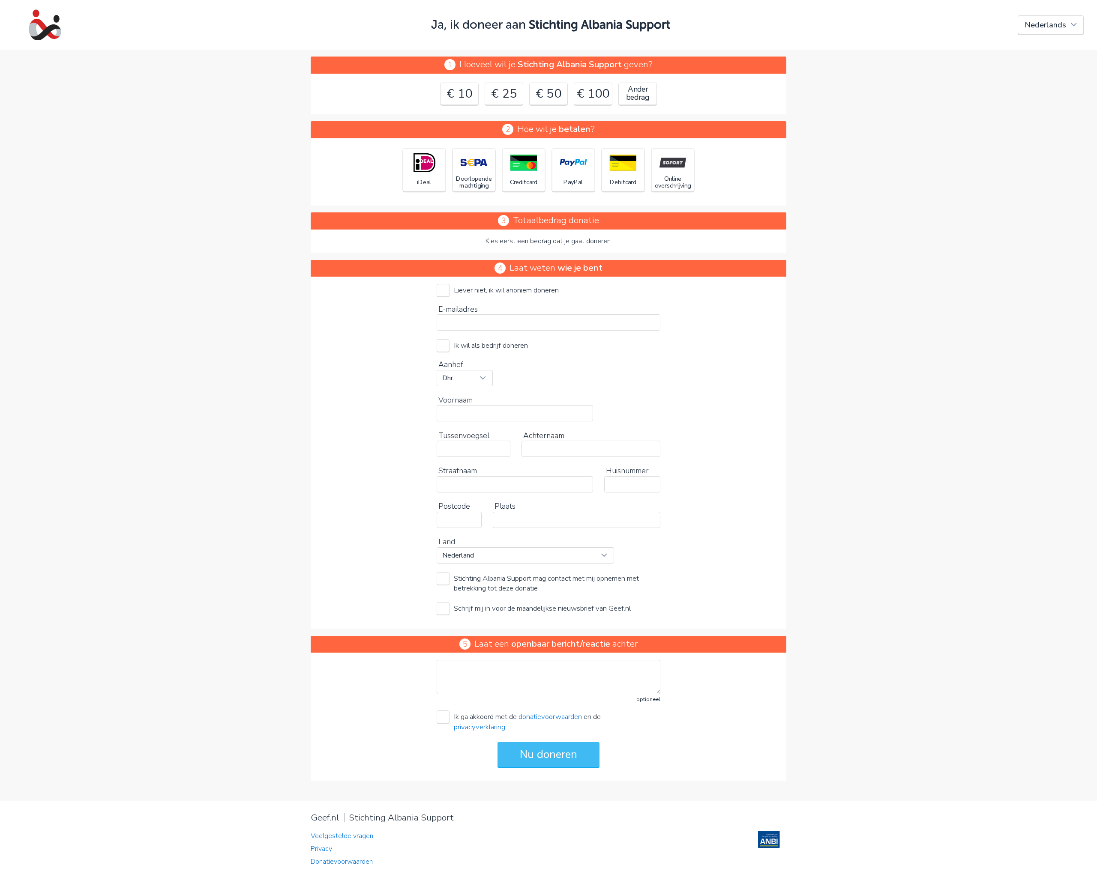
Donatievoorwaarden (342, 861)
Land (446, 542)
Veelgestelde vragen (342, 836)
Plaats (505, 506)
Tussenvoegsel (463, 435)
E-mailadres (458, 309)
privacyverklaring (479, 727)
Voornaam (455, 400)
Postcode (454, 506)
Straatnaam (457, 470)
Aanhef (450, 364)
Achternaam (543, 435)
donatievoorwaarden (550, 717)
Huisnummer (627, 470)
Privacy (321, 848)
